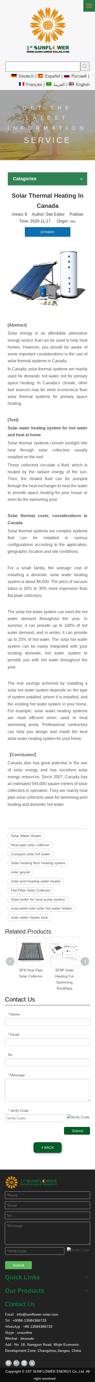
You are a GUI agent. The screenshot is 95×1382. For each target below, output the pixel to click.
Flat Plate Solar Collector (31, 890)
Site (73, 221)
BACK (48, 1147)
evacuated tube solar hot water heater (41, 908)
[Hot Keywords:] (84, 66)
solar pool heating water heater (36, 881)
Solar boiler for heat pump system (38, 899)
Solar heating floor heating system (38, 863)
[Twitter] (32, 1363)
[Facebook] (8, 1363)
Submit (77, 1131)
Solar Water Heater (26, 836)
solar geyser (21, 872)
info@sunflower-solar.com (37, 1314)
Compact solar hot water (30, 854)
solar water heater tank (29, 917)
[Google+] (16, 1363)
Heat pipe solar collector (30, 845)
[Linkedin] (24, 1363)
